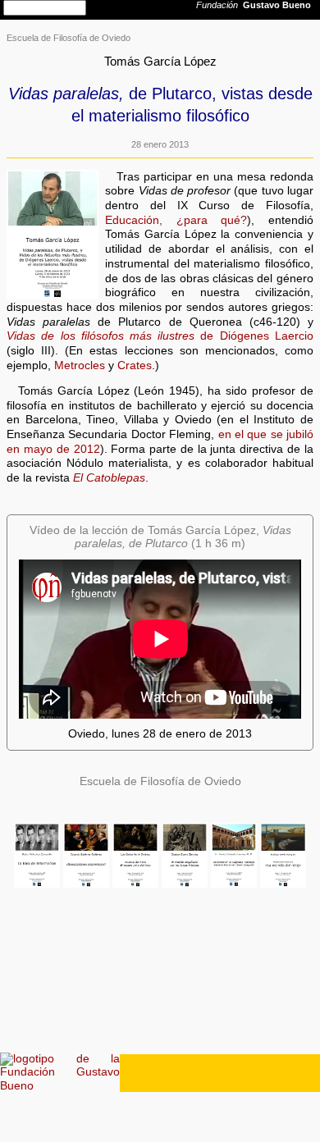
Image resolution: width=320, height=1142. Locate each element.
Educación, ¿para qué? (176, 220)
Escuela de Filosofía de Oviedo (68, 38)
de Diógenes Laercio (160, 336)
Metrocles (79, 365)
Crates (134, 365)
